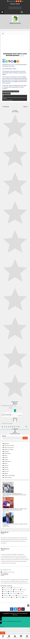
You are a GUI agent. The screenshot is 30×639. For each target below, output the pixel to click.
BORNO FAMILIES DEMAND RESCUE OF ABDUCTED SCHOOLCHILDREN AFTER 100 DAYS (14, 494)
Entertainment (7, 453)
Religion (6, 473)
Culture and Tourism (9, 447)
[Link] (19, 427)
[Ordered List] (11, 427)
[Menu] (15, 605)
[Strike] (9, 427)
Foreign (6, 459)
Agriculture (6, 443)
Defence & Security (8, 91)
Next (25, 106)
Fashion (6, 457)
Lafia (4, 100)
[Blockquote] (15, 427)
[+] (22, 426)
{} (20, 426)
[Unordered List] (13, 427)
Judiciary (6, 467)
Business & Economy (9, 445)
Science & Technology (9, 475)
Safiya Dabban (7, 93)
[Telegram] (12, 61)
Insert (2, 633)
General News (16, 91)
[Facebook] (3, 61)
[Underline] (7, 427)
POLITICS (6, 471)
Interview (6, 465)
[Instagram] (9, 61)
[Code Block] (17, 427)
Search (4, 436)
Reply (2, 626)
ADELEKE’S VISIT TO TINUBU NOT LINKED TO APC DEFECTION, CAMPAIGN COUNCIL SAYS (15, 509)
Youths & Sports (8, 477)
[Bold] (2, 427)
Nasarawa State (9, 100)
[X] (15, 61)
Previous (6, 106)
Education (6, 451)
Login (15, 403)
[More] (18, 61)
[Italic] (4, 427)
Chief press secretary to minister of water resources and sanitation (14, 98)
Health (5, 463)
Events (5, 455)
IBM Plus (15, 615)
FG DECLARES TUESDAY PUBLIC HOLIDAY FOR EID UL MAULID (15, 524)
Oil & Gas (6, 469)
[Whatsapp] (6, 61)
